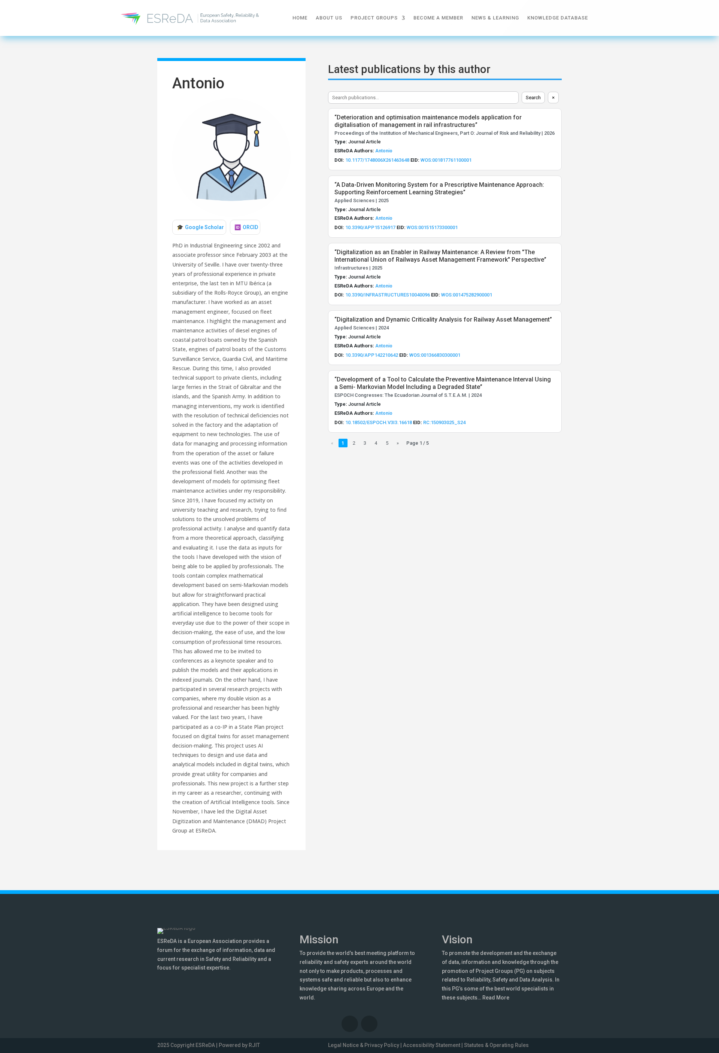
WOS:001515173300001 (432, 227)
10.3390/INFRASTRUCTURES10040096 (387, 295)
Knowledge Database (557, 18)
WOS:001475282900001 (466, 295)
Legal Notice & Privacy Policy (363, 1045)
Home (299, 18)
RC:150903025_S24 (444, 422)
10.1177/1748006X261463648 (377, 160)
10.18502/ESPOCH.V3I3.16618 (378, 422)
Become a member (438, 18)
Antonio (383, 150)
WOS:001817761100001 (446, 160)
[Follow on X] (369, 1024)
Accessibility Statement (431, 1045)
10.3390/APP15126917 (370, 227)
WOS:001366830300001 (434, 355)
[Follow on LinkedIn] (350, 1024)
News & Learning (495, 18)
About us (329, 18)
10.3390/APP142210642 (371, 355)
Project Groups (374, 18)
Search (533, 97)
